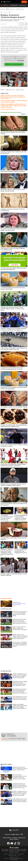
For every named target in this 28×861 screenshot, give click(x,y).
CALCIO (4, 12)
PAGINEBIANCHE (5, 850)
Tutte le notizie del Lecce (7, 109)
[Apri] (2, 2)
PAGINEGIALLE (11, 849)
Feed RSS (11, 839)
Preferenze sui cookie (12, 855)
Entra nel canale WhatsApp (15, 64)
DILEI (15, 850)
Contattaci (14, 837)
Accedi (24, 1)
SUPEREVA (17, 852)
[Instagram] (18, 844)
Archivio (16, 839)
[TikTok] (15, 844)
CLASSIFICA (22, 5)
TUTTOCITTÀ (11, 850)
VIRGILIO (6, 849)
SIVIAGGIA (19, 850)
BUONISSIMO (11, 852)
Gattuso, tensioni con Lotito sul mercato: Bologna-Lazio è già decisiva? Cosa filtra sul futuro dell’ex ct (13, 97)
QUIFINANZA (23, 850)
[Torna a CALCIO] (2, 5)
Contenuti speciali (7, 837)
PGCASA (25, 849)
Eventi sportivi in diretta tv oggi (17, 738)
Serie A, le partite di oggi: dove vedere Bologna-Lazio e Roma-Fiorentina (14, 101)
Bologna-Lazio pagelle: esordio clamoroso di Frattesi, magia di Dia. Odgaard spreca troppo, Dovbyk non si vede (14, 105)
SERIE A (9, 12)
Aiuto (19, 855)
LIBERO (2, 849)
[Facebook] (8, 844)
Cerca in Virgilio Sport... (13, 834)
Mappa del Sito (21, 837)
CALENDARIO (14, 5)
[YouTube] (12, 844)
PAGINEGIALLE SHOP (19, 849)
